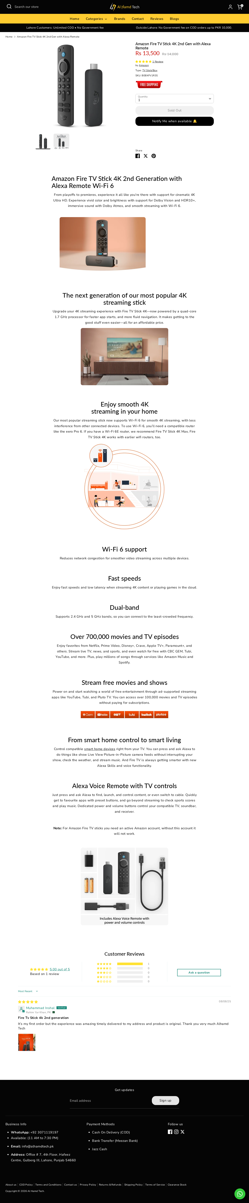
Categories (95, 19)
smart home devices (99, 749)
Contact (138, 19)
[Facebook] (170, 1132)
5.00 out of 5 (60, 969)
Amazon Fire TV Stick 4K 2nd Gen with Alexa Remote (48, 36)
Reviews (157, 19)
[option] (64, 27)
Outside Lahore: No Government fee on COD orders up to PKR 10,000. (184, 28)
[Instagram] (176, 1132)
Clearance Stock (177, 1184)
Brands (119, 19)
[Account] (230, 7)
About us (11, 1184)
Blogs (174, 19)
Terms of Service (155, 1184)
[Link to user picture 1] (27, 1042)
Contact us (70, 1184)
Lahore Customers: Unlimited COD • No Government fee (65, 28)
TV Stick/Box (149, 70)
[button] (143, 61)
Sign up (165, 1100)
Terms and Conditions (48, 1184)
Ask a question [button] (199, 973)
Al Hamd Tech (36, 1191)
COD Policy (26, 1184)
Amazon (144, 65)
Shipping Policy (133, 1184)
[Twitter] (182, 1132)
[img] (28, 1002)
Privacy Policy (88, 1184)
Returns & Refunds (110, 1184)
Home (74, 19)
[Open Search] (9, 6)
